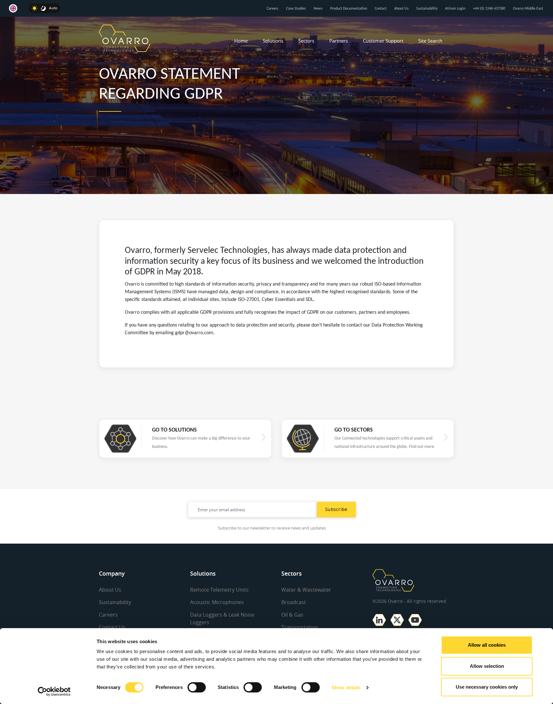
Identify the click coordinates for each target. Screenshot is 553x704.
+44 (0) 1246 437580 (489, 9)
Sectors (306, 40)
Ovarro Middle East (528, 9)
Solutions (273, 40)
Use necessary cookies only (487, 687)
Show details (346, 687)
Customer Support (383, 40)
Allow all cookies (487, 645)
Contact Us (112, 627)
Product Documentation (348, 9)
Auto (53, 8)
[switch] (197, 687)
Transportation (299, 627)
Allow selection (487, 666)
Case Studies (296, 9)
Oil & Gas (292, 614)
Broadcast (293, 602)
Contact (381, 9)
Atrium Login (455, 9)
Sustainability (426, 9)
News (318, 9)
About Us (401, 9)
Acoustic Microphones (217, 602)
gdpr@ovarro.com (194, 333)
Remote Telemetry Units (219, 589)
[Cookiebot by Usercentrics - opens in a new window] (54, 691)
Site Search (430, 40)
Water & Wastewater (306, 589)
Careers (272, 9)
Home (241, 40)
